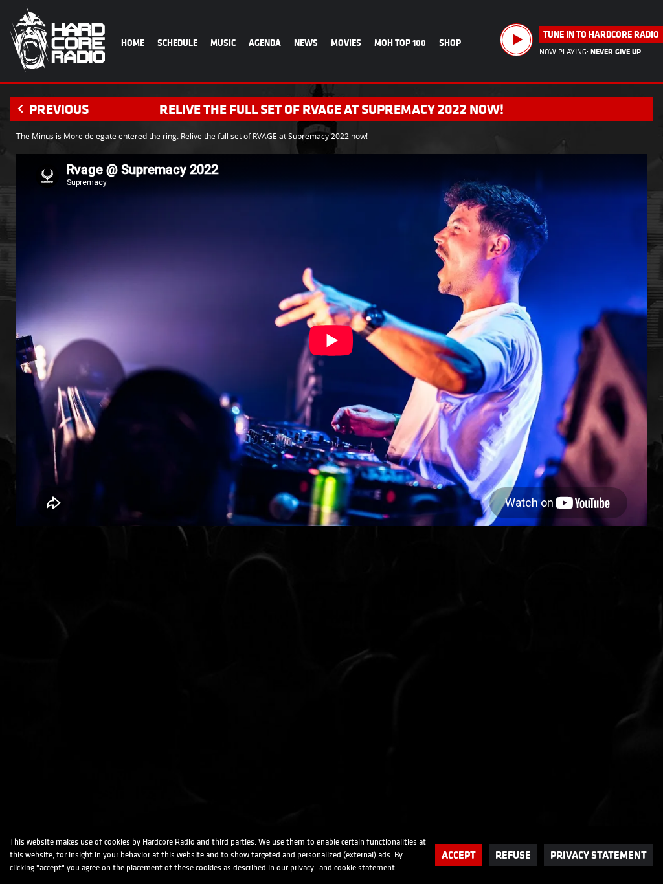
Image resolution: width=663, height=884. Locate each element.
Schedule (177, 42)
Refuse (513, 854)
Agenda (265, 42)
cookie (345, 867)
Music (223, 42)
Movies (346, 42)
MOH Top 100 (400, 42)
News (306, 42)
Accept (459, 854)
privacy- (303, 867)
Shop (450, 42)
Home (132, 42)
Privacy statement (598, 854)
